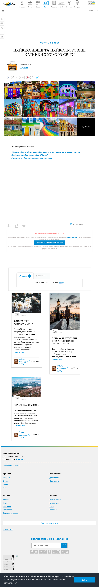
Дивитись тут (19, 352)
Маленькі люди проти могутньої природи (31, 157)
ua (90, 3)
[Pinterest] (45, 552)
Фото (43, 42)
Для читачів (54, 481)
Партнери (7, 506)
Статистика (8, 529)
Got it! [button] (84, 580)
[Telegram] (63, 552)
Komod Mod (54, 503)
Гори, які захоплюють (26, 405)
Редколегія (7, 509)
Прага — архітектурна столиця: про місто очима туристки (64, 341)
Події (5, 503)
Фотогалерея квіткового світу (23, 322)
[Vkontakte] (41, 552)
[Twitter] (36, 552)
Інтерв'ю (6, 477)
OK (64, 545)
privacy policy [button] (10, 583)
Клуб (51, 506)
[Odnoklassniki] (49, 552)
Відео (5, 484)
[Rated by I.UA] (21, 558)
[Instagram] (58, 552)
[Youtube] (54, 552)
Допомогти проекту (11, 513)
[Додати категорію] (17, 224)
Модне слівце (55, 499)
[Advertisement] (50, 27)
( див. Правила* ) (73, 237)
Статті (5, 481)
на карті (21, 459)
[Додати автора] (10, 224)
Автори (6, 499)
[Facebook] (32, 552)
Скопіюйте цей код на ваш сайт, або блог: (49, 242)
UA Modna (24, 276)
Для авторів (54, 477)
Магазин (53, 509)
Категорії (93, 10)
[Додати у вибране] (25, 224)
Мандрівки (53, 42)
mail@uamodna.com (11, 465)
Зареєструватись (49, 523)
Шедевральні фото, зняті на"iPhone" (29, 155)
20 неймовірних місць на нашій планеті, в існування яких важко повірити (46, 152)
